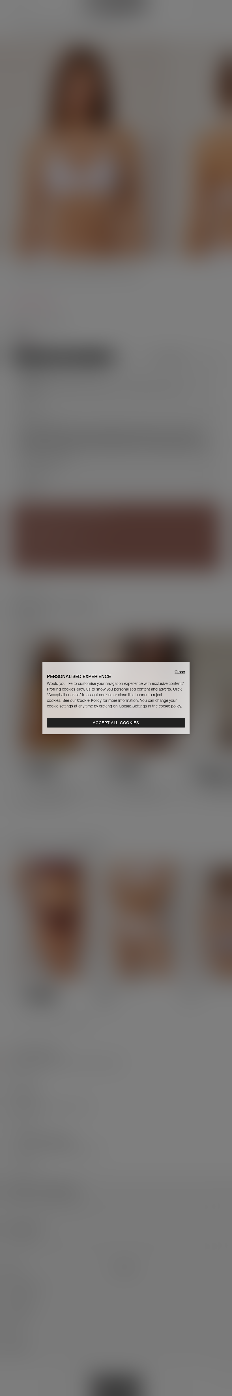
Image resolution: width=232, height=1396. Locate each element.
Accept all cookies (116, 722)
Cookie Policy (89, 700)
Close (180, 671)
